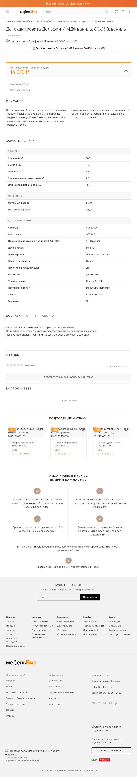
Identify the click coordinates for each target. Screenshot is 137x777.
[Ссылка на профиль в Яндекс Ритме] (116, 703)
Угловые (10, 625)
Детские (62, 630)
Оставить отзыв (117, 366)
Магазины (54, 686)
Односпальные (40, 621)
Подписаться (90, 597)
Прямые (10, 621)
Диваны (10, 617)
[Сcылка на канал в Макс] (105, 703)
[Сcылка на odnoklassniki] (99, 703)
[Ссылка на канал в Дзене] (110, 703)
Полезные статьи (15, 704)
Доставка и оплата (16, 692)
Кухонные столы (117, 630)
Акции (9, 686)
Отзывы (10, 715)
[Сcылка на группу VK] (93, 703)
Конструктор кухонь (119, 634)
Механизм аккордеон (12, 640)
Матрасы (62, 617)
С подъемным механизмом (39, 636)
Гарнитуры (114, 621)
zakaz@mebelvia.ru (102, 686)
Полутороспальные (42, 625)
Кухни (112, 617)
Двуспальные (39, 630)
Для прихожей (90, 630)
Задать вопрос (68, 400)
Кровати (36, 617)
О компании (55, 680)
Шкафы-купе (89, 621)
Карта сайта (55, 704)
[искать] (106, 12)
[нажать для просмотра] (69, 48)
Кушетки (10, 630)
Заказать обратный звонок (106, 681)
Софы (9, 634)
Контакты (54, 698)
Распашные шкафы (93, 625)
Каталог (10, 680)
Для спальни (90, 634)
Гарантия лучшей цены (61, 692)
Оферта (10, 709)
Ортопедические (15, 645)
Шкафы (87, 617)
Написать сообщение (111, 750)
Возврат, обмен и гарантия (20, 698)
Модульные (115, 625)
